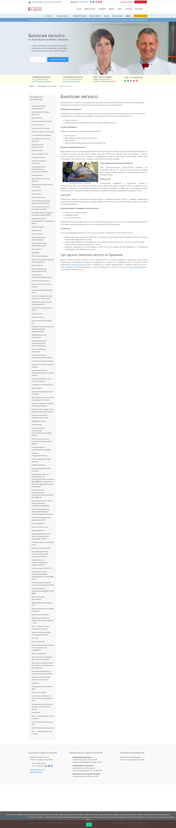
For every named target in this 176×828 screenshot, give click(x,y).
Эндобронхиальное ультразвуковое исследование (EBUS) (42, 220)
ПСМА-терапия (36, 265)
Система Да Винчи (38, 523)
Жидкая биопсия (37, 530)
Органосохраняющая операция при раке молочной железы (42, 372)
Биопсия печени (37, 125)
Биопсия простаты (38, 197)
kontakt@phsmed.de (44, 81)
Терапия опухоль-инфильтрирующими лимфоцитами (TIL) (39, 562)
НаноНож (34, 683)
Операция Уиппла (38, 157)
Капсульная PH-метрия (39, 614)
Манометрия (36, 230)
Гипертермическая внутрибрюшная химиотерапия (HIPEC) (39, 169)
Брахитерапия (36, 118)
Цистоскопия (36, 249)
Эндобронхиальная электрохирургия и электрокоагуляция (38, 343)
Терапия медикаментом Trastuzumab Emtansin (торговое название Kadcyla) (41, 511)
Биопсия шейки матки (39, 527)
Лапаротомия (36, 425)
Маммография (36, 388)
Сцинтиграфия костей (39, 154)
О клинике (48, 16)
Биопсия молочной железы (41, 121)
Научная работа (95, 16)
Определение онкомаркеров (42, 385)
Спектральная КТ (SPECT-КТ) (41, 568)
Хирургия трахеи (37, 227)
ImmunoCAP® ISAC (38, 642)
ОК (89, 824)
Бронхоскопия (36, 314)
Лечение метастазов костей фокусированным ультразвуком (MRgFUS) (41, 503)
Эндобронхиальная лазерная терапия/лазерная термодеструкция (42, 328)
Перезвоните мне (126, 2)
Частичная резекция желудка (42, 361)
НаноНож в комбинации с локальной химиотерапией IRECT (41, 698)
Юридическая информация (130, 757)
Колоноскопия (36, 234)
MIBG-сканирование (39, 653)
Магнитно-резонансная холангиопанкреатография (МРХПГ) (41, 441)
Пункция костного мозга (40, 128)
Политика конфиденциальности (132, 760)
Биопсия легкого (37, 317)
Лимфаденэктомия (38, 421)
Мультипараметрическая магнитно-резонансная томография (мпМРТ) (40, 536)
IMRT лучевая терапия (39, 256)
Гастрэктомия (36, 190)
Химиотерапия (36, 175)
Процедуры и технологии (47, 86)
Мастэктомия (36, 194)
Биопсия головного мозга (41, 548)
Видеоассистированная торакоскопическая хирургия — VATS (42, 620)
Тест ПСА (34, 638)
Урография (35, 253)
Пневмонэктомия (38, 465)
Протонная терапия (38, 692)
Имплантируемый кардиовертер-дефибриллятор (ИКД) (42, 590)
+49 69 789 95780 (38, 763)
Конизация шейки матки (40, 281)
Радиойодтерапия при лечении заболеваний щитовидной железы (39, 554)
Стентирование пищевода (41, 135)
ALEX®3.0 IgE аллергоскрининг (42, 728)
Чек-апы (106, 16)
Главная (31, 86)
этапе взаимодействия (137, 267)
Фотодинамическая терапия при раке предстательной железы (41, 706)
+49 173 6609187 (83, 2)
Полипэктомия (36, 150)
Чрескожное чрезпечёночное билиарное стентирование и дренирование (42, 665)
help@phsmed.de (74, 81)
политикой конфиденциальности (14, 817)
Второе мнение (117, 16)
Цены (119, 9)
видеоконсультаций (78, 265)
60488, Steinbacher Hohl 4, (41, 758)
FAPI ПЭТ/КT (35, 713)
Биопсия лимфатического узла (42, 132)
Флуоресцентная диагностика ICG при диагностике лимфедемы (42, 647)
